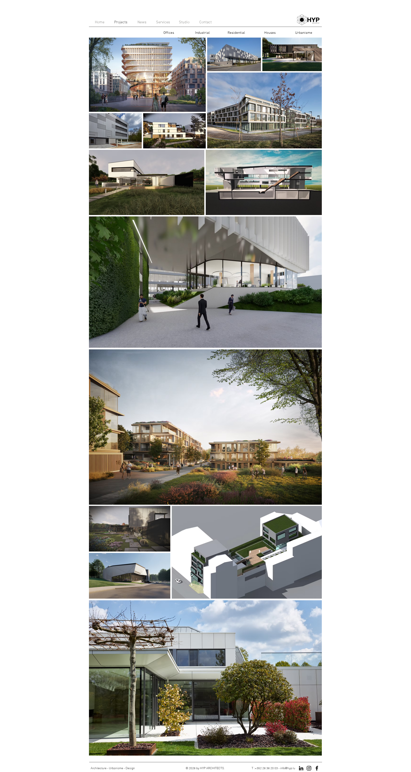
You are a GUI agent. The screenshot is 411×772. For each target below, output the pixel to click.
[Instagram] (309, 768)
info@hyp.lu (287, 768)
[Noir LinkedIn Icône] (301, 768)
